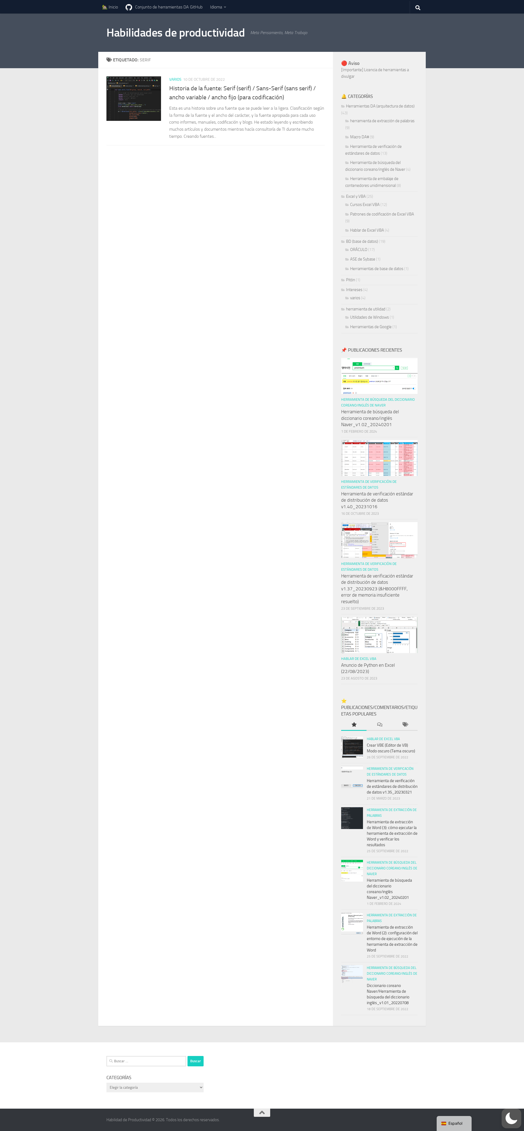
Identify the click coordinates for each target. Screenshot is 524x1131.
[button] (511, 1118)
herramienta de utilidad (365, 309)
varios (175, 79)
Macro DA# (359, 136)
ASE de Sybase (362, 259)
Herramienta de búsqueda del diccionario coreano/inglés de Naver (392, 868)
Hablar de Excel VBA (367, 230)
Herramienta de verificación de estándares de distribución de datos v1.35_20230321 (392, 786)
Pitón (350, 279)
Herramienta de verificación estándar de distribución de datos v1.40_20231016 (377, 500)
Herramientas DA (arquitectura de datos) (380, 106)
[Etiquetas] (405, 725)
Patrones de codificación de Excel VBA (382, 214)
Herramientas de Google (371, 326)
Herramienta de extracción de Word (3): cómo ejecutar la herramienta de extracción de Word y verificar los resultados (392, 833)
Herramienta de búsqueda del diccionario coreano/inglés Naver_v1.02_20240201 (370, 418)
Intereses (354, 289)
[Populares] (354, 725)
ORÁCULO (358, 249)
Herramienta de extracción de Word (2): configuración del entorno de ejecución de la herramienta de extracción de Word (392, 939)
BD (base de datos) (362, 241)
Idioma (216, 7)
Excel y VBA (356, 196)
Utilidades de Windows (369, 317)
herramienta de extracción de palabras (382, 120)
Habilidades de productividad (175, 33)
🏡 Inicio (110, 7)
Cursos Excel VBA (365, 204)
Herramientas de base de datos (376, 268)
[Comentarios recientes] (379, 725)
